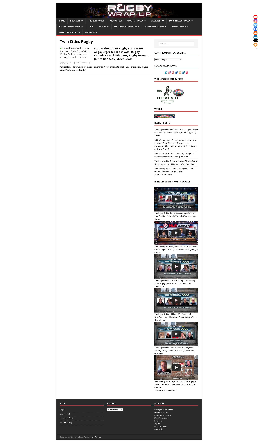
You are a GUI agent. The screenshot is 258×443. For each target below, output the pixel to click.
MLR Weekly (116, 20)
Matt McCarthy (81, 63)
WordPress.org (66, 422)
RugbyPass (159, 421)
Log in (62, 409)
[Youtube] (255, 17)
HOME (62, 20)
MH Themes (96, 437)
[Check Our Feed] (180, 72)
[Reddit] (255, 33)
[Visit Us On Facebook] (176, 72)
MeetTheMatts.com (162, 418)
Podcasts (75, 20)
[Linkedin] (255, 37)
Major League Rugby (179, 20)
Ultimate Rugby (160, 426)
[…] (84, 70)
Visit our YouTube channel (165, 390)
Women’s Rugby (135, 20)
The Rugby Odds (96, 20)
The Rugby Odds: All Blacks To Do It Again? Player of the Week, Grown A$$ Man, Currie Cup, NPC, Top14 (176, 132)
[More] (255, 45)
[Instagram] (255, 21)
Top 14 (157, 423)
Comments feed (66, 418)
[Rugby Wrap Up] (129, 16)
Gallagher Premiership (163, 409)
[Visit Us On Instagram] (169, 72)
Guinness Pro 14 (161, 412)
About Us (90, 32)
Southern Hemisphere (125, 26)
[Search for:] (176, 43)
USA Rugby (156, 20)
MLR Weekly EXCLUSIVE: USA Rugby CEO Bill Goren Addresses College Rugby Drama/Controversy (173, 171)
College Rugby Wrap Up (71, 26)
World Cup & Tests (154, 26)
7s (90, 26)
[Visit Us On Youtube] (173, 72)
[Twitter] (255, 25)
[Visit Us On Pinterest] (187, 72)
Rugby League (179, 26)
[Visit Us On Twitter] (166, 72)
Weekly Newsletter (69, 32)
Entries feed (65, 414)
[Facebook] (255, 29)
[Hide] (257, 49)
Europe (102, 26)
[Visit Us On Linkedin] (183, 72)
